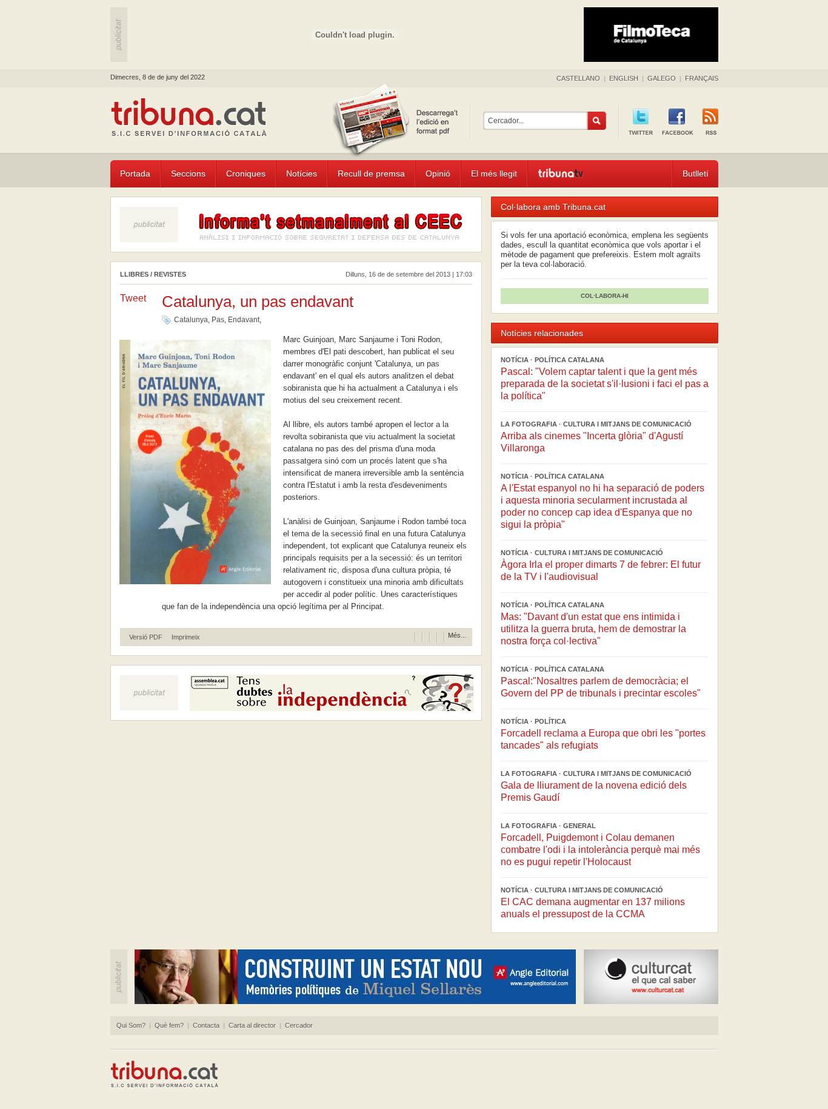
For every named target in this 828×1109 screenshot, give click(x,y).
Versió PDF (145, 637)
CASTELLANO (578, 78)
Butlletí (696, 173)
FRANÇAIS (701, 78)
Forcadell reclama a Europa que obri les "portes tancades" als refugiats (603, 739)
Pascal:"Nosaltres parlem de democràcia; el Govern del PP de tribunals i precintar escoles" (601, 687)
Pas (218, 319)
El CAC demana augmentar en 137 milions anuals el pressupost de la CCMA (593, 908)
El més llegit (494, 173)
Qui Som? (130, 1025)
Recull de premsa (371, 173)
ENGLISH (623, 78)
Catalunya (191, 319)
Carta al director (252, 1025)
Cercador (299, 1025)
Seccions (188, 173)
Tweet (133, 298)
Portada (135, 173)
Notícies (301, 173)
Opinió (438, 173)
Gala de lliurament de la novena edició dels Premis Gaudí (594, 791)
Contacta (206, 1025)
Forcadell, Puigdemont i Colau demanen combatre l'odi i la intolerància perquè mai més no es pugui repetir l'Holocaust (600, 849)
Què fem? (169, 1025)
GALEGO (661, 78)
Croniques (245, 173)
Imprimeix (186, 637)
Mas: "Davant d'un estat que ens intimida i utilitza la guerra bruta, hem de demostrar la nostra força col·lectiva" (593, 629)
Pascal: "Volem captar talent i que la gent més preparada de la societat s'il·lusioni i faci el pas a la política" (605, 383)
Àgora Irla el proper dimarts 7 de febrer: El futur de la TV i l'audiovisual (601, 570)
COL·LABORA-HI (605, 295)
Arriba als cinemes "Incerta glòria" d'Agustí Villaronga (592, 442)
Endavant (243, 319)
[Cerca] (597, 121)
